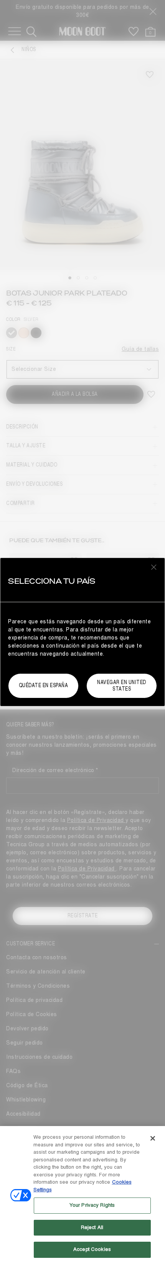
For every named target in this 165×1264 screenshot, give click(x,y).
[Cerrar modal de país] (154, 567)
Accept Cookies (92, 1249)
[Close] (152, 1138)
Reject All (92, 1227)
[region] (82, 1195)
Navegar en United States (121, 685)
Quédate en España (43, 685)
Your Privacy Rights (92, 1205)
